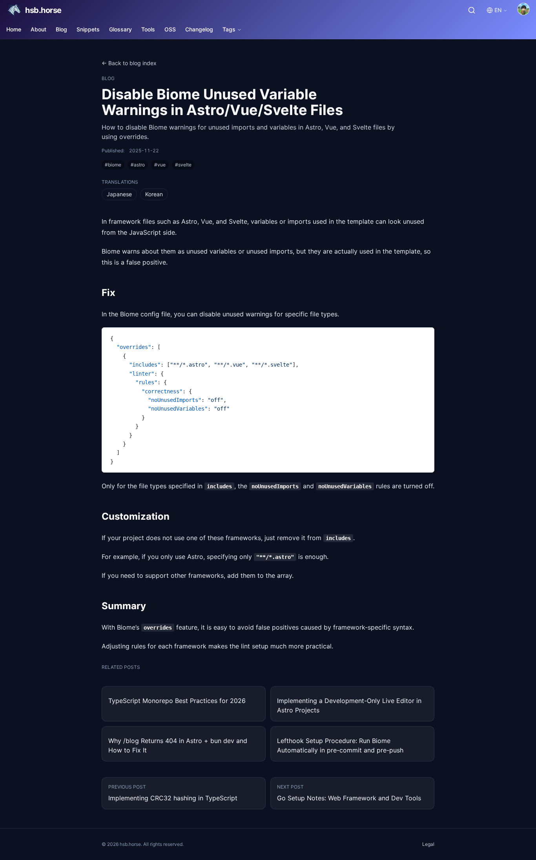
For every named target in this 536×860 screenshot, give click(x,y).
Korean (154, 194)
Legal (428, 844)
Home (13, 29)
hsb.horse (43, 10)
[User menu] (523, 9)
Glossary (120, 29)
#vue (160, 165)
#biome (113, 165)
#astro (138, 165)
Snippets (88, 29)
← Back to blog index (129, 63)
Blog (61, 29)
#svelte (183, 165)
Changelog (199, 29)
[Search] (471, 10)
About (38, 29)
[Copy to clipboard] (424, 336)
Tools (148, 29)
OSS (170, 29)
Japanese (119, 194)
